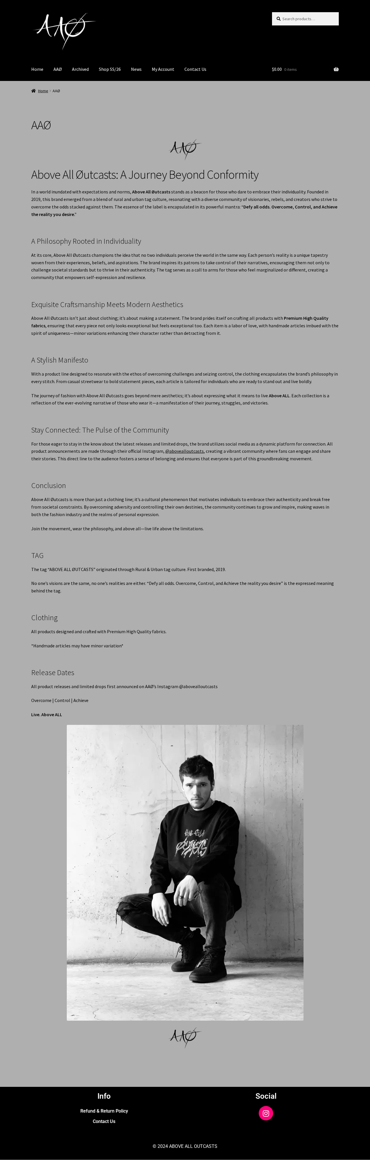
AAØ (57, 69)
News (136, 69)
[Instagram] (266, 1113)
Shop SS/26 (110, 69)
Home (37, 69)
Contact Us (195, 69)
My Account (163, 69)
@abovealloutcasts (184, 451)
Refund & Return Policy (104, 1111)
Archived (80, 69)
